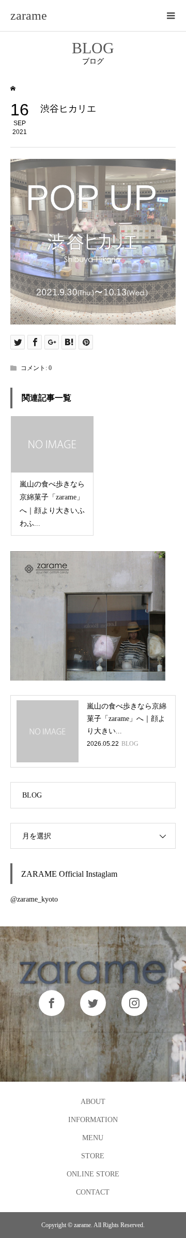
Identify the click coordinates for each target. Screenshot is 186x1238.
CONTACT (93, 1192)
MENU (92, 1138)
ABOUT (93, 1102)
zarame (28, 15)
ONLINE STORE (93, 1174)
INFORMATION (93, 1120)
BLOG (32, 795)
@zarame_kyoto (34, 899)
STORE (92, 1156)
